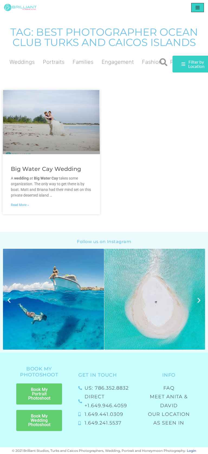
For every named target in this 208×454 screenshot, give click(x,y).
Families (83, 62)
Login (191, 451)
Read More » (20, 205)
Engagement (118, 62)
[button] (163, 62)
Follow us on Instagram (104, 241)
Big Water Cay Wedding (46, 168)
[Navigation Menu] (197, 7)
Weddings (22, 62)
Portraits (53, 62)
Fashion (152, 62)
